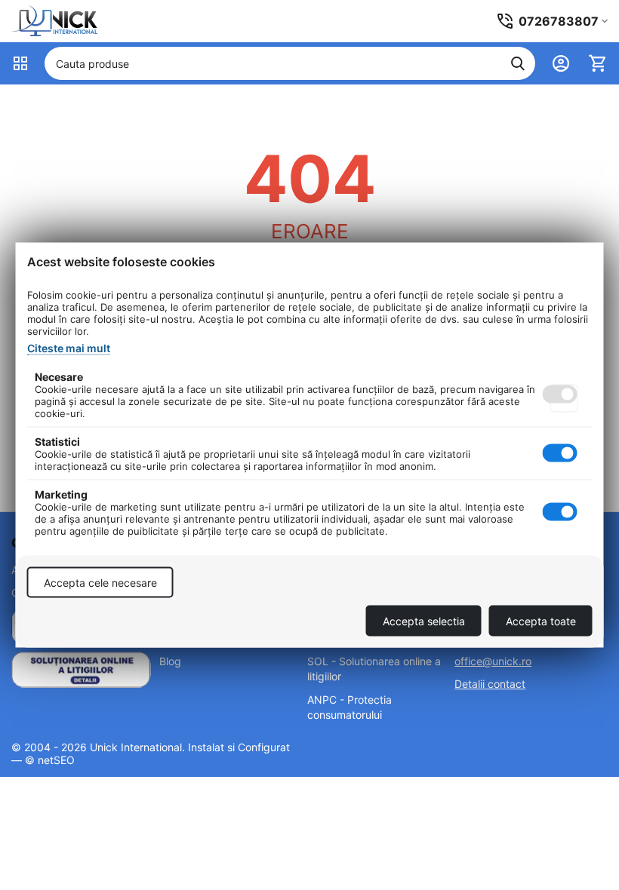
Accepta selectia (424, 621)
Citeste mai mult (68, 348)
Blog (170, 661)
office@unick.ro (492, 661)
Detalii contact (489, 683)
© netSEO (50, 759)
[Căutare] (517, 63)
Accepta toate (541, 621)
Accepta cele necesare (100, 582)
